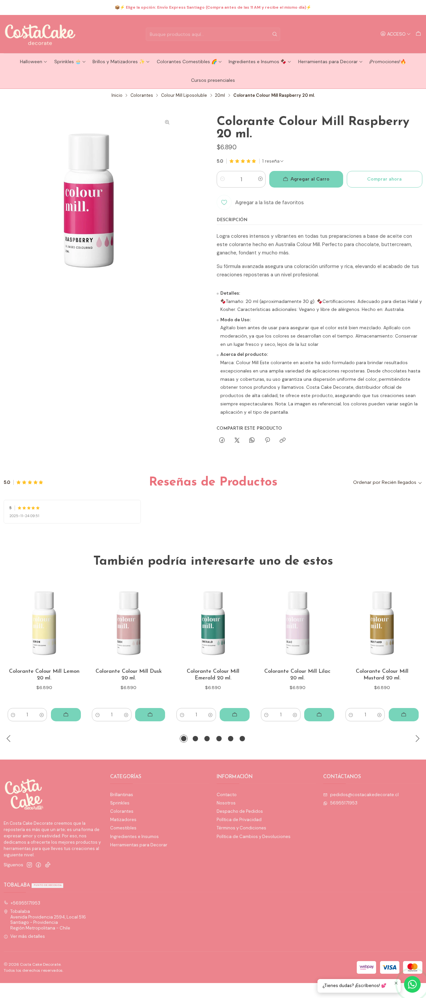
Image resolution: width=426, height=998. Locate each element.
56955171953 (343, 803)
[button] (184, 739)
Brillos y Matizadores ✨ (119, 62)
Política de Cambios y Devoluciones (254, 836)
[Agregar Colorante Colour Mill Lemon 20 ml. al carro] (66, 714)
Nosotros (226, 803)
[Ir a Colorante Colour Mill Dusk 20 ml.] (128, 623)
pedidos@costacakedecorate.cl (364, 794)
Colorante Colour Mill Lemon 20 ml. (44, 675)
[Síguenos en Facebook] (38, 865)
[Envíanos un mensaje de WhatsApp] (412, 984)
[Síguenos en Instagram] (29, 865)
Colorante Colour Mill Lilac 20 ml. (297, 675)
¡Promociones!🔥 (387, 62)
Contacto (227, 794)
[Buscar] (274, 34)
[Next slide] (417, 739)
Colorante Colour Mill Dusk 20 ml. (129, 675)
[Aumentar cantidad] (260, 179)
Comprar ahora (384, 179)
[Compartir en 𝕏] (237, 440)
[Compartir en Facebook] (222, 440)
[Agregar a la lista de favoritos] (73, 623)
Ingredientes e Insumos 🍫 (257, 62)
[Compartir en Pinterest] (267, 440)
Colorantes (141, 95)
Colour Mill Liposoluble (184, 95)
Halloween (31, 62)
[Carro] (418, 34)
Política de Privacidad (239, 819)
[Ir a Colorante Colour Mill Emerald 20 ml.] (213, 623)
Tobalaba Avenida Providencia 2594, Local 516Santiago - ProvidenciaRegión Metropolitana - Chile (48, 919)
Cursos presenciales (213, 80)
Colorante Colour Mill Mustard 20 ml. (382, 675)
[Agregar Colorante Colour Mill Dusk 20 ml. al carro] (150, 714)
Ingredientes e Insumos (134, 836)
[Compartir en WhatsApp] (252, 440)
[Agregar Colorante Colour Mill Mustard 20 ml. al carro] (404, 714)
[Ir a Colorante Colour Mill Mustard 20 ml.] (381, 623)
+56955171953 (25, 903)
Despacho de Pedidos (240, 811)
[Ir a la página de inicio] (41, 34)
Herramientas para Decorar (328, 62)
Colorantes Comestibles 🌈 (187, 62)
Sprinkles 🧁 (67, 62)
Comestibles (123, 828)
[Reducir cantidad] (222, 179)
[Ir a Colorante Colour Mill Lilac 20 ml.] (297, 623)
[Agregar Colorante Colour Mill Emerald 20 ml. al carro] (235, 714)
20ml (220, 95)
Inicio (116, 95)
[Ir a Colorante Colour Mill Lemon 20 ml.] (44, 623)
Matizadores (123, 819)
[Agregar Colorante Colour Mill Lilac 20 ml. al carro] (319, 714)
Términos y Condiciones (241, 828)
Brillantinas (121, 794)
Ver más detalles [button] (27, 936)
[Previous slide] (9, 739)
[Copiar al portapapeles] (282, 440)
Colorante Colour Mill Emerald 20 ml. (213, 675)
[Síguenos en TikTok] (48, 865)
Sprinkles (119, 803)
